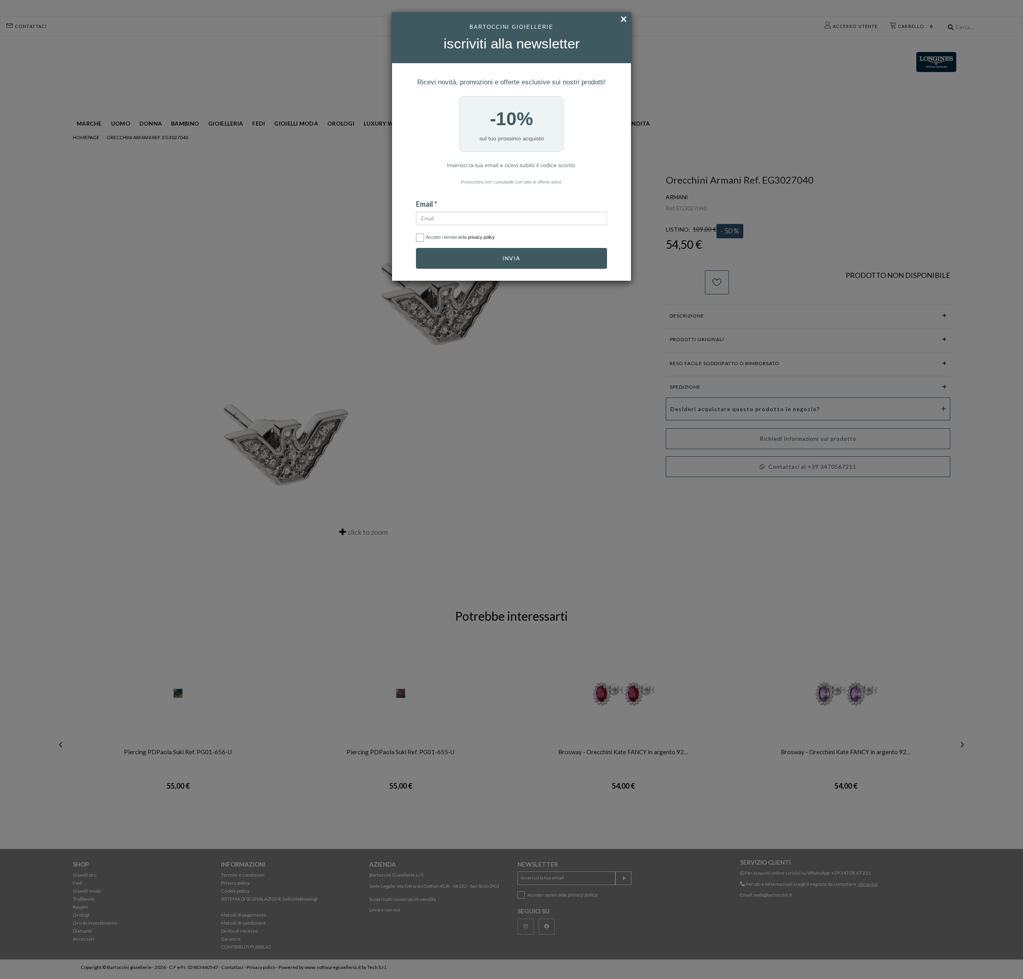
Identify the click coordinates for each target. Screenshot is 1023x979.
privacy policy (481, 237)
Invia (511, 258)
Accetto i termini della (460, 237)
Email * (426, 204)
